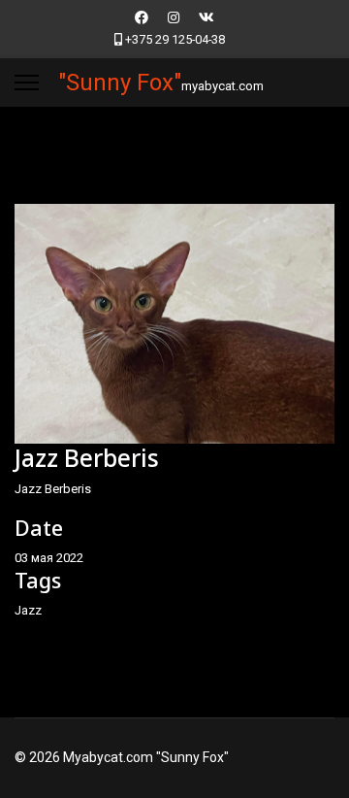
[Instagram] (173, 17)
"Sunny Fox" (119, 82)
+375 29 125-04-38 (175, 39)
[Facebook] (141, 17)
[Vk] (206, 17)
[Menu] (27, 82)
